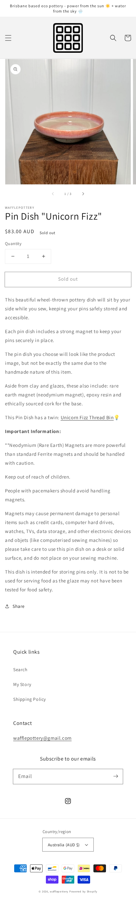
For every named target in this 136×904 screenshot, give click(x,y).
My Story (22, 684)
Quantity (13, 243)
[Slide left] (53, 193)
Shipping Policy (29, 699)
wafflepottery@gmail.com (42, 738)
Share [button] (19, 606)
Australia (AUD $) (64, 845)
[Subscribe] (115, 776)
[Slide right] (83, 193)
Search (20, 669)
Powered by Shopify (83, 891)
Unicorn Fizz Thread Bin (87, 417)
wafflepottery (59, 891)
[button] (8, 38)
